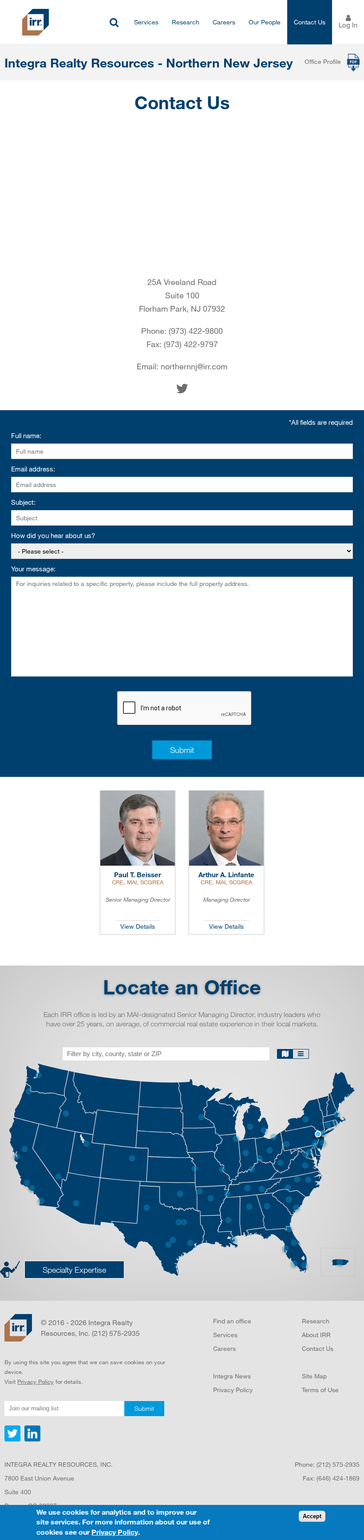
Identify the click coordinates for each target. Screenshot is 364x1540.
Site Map (314, 1376)
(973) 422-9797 (191, 344)
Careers (224, 22)
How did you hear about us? (53, 535)
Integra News (232, 1376)
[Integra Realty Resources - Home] (18, 1328)
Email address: (33, 469)
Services (146, 22)
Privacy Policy (35, 1381)
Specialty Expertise (74, 1270)
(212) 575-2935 (338, 1464)
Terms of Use (320, 1390)
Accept (312, 1516)
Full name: (26, 435)
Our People (265, 22)
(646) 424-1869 (338, 1478)
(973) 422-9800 (196, 331)
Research (185, 22)
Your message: (33, 569)
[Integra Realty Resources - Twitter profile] (13, 1439)
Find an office (232, 1321)
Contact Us (309, 22)
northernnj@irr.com (194, 366)
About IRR (316, 1334)
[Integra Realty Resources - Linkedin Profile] (31, 1439)
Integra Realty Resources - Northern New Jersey (148, 62)
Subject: (23, 502)
